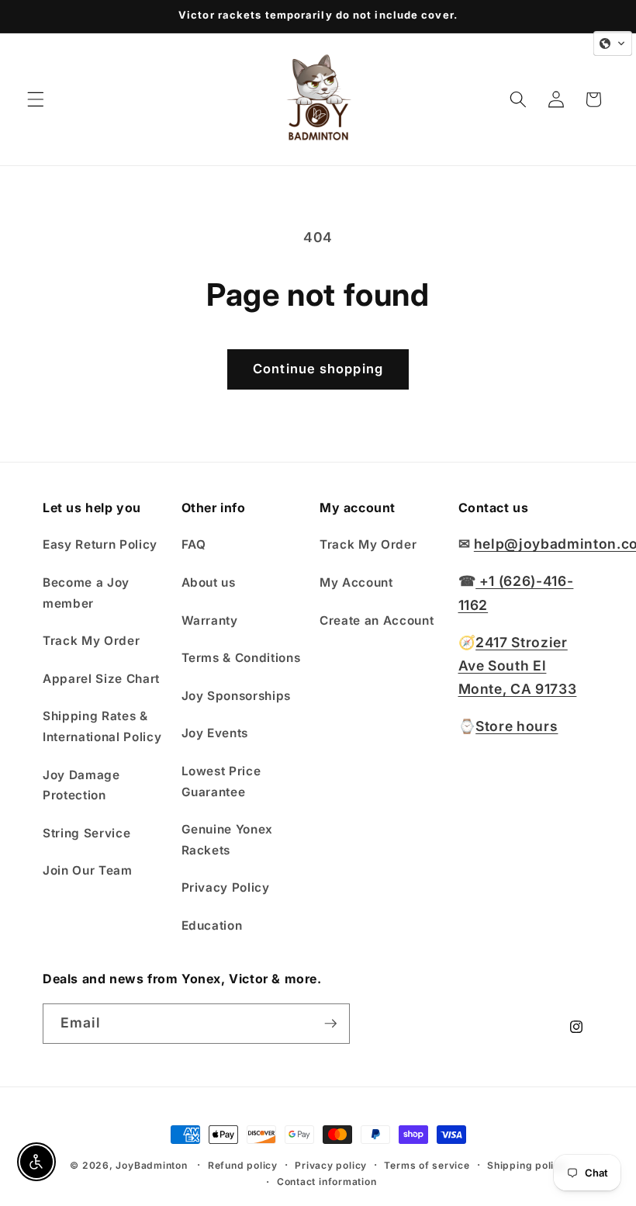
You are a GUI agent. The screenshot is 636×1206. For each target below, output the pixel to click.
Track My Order (91, 640)
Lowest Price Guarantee (221, 781)
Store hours (516, 726)
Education (212, 925)
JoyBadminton (151, 1165)
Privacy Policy (225, 887)
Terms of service (426, 1165)
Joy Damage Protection (81, 785)
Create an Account (377, 620)
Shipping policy (526, 1165)
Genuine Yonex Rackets (227, 840)
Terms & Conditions (241, 657)
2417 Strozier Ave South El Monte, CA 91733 (517, 666)
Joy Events (215, 733)
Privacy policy (331, 1165)
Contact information (327, 1181)
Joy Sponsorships (236, 695)
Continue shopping (318, 368)
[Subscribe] (330, 1023)
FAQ (193, 544)
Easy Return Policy (100, 544)
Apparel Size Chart (101, 678)
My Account (356, 582)
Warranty (209, 620)
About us (208, 582)
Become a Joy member (86, 593)
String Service (86, 833)
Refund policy (243, 1165)
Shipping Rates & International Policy (102, 726)
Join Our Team (88, 870)
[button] (35, 99)
